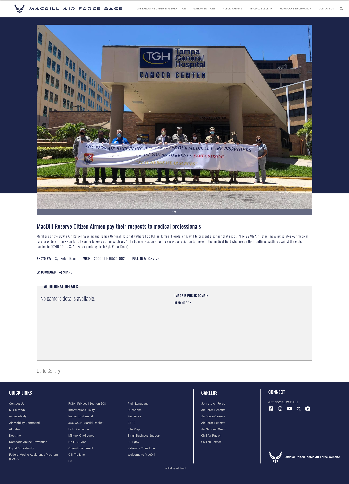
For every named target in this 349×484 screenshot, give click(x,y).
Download (48, 272)
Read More (182, 303)
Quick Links (20, 392)
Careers (209, 392)
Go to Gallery (48, 370)
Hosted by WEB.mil (175, 468)
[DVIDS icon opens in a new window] (307, 408)
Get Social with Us (283, 402)
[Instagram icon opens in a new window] (280, 408)
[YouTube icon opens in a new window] (289, 408)
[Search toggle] (341, 8)
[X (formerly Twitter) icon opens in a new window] (298, 408)
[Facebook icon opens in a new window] (271, 408)
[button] (6, 8)
